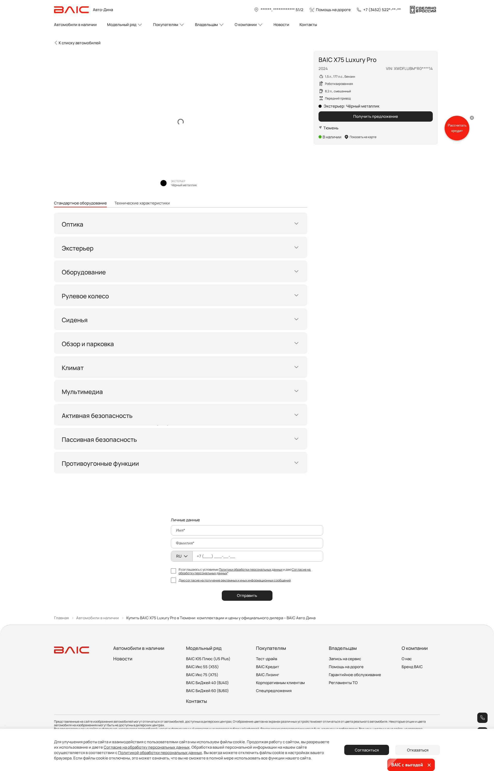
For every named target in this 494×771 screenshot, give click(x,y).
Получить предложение (375, 116)
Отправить (247, 595)
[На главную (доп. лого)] (423, 10)
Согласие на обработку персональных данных (147, 747)
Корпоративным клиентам (280, 682)
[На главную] (71, 10)
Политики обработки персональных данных (251, 569)
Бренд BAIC (412, 666)
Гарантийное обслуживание (355, 674)
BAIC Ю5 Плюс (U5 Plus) (208, 658)
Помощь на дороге (346, 666)
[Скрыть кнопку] (472, 118)
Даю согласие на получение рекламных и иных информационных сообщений (235, 580)
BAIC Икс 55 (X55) (202, 666)
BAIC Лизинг (267, 674)
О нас (407, 658)
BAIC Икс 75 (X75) (202, 674)
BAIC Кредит (267, 666)
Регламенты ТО (343, 682)
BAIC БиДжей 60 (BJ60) (207, 690)
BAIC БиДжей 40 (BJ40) (207, 682)
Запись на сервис (345, 658)
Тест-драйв (266, 658)
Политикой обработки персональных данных (160, 752)
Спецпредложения (274, 690)
